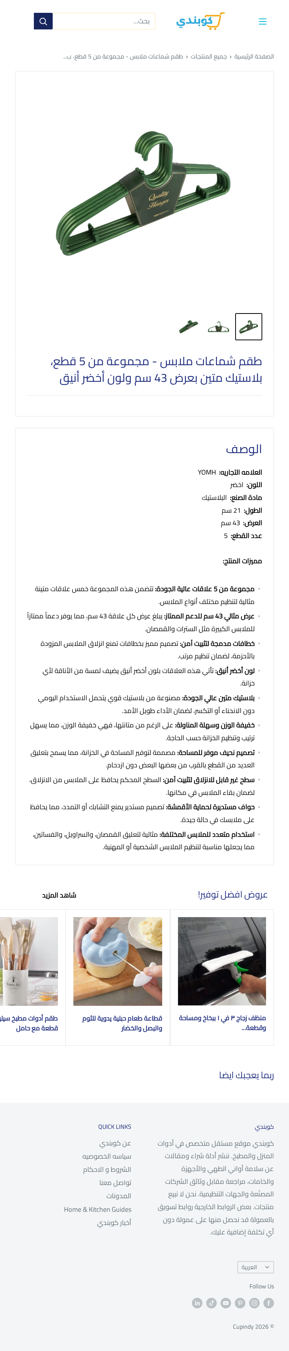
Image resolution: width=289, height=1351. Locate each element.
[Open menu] (262, 21)
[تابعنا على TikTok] (211, 1302)
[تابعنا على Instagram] (254, 1302)
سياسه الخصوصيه (106, 1156)
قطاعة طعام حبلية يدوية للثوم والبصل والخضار (122, 1023)
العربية (249, 1267)
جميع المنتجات (209, 56)
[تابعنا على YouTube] (226, 1302)
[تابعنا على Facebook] (268, 1302)
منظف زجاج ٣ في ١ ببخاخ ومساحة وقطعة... (222, 1023)
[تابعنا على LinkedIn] (197, 1302)
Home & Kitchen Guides (97, 1209)
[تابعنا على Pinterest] (240, 1302)
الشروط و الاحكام (107, 1169)
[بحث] (43, 21)
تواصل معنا (115, 1182)
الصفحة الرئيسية (254, 56)
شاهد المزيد (58, 895)
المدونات (118, 1196)
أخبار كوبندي (114, 1222)
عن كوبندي (115, 1143)
